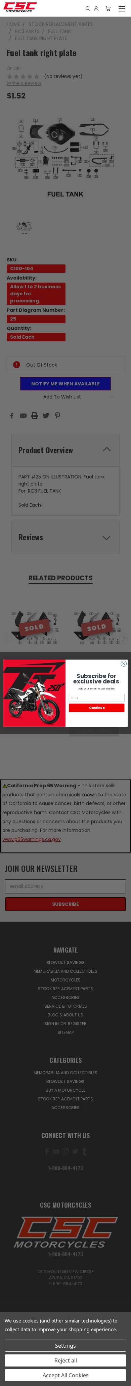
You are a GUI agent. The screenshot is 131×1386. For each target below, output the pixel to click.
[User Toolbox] (96, 8)
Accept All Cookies (66, 1375)
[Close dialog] (124, 663)
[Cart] (108, 8)
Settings (65, 1345)
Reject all (65, 1360)
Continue (96, 708)
